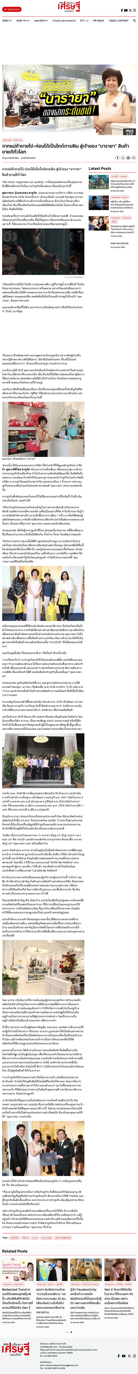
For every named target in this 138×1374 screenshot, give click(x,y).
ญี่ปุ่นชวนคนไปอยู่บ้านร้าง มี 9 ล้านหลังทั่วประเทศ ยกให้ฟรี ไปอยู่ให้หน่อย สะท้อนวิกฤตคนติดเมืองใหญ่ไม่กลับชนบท (123, 187)
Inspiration (18, 1284)
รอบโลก (124, 176)
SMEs (5, 21)
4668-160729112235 (120, 243)
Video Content (119, 21)
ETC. (82, 21)
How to (21, 21)
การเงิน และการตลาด (64, 21)
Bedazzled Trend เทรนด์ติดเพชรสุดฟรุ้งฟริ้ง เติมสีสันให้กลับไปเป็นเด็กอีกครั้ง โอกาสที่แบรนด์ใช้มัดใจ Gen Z (17, 1298)
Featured (7, 140)
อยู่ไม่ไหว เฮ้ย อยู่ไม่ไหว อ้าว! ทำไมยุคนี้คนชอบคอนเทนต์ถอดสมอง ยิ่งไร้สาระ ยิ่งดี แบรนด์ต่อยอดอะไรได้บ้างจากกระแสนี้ (122, 207)
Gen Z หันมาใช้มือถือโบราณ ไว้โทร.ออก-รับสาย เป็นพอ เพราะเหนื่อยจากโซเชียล (118, 1296)
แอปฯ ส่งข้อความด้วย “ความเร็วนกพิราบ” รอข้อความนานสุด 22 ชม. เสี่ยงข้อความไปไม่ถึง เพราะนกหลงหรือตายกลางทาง (51, 1301)
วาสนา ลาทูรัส (46, 1237)
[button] (66, 1332)
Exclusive (18, 140)
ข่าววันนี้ (115, 176)
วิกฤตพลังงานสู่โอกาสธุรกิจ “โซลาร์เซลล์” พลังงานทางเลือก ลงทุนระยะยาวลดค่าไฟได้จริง (123, 231)
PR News (98, 21)
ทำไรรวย (25, 1237)
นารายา (35, 1237)
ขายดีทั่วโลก (14, 1237)
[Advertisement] (69, 44)
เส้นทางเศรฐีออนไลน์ (63, 1237)
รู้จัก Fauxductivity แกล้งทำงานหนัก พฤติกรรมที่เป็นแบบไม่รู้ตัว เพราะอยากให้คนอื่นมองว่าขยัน (85, 1298)
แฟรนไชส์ (39, 21)
